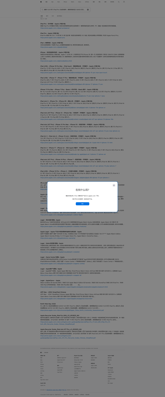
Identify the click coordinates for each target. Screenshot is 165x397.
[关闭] (114, 185)
